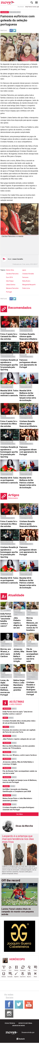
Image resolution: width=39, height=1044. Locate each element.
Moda (5, 717)
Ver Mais (19, 814)
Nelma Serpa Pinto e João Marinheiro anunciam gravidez (19, 685)
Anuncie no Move (18, 1025)
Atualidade (16, 6)
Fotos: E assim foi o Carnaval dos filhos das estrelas (8, 336)
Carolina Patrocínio (12, 274)
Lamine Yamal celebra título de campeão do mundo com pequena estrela (18, 912)
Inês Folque (10, 281)
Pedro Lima (26, 288)
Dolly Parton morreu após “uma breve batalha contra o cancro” (5, 620)
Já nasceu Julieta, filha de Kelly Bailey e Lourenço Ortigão (18, 655)
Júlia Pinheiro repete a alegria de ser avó (17, 623)
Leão (29, 970)
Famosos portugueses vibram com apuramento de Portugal (28, 363)
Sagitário (16, 976)
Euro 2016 (9, 277)
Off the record (11, 880)
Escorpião (10, 976)
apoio (24, 270)
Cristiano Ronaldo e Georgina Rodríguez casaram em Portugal (31, 688)
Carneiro (4, 970)
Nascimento (18, 641)
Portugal (9, 292)
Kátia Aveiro (26, 281)
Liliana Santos (10, 284)
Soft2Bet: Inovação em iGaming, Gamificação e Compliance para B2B (17, 790)
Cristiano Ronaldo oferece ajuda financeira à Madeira (28, 336)
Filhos (3, 328)
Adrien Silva (10, 270)
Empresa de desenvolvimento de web (20, 1039)
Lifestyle (6, 786)
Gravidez (17, 673)
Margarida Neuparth (29, 284)
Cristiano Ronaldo (28, 274)
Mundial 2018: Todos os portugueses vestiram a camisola (9, 393)
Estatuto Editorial (25, 1023)
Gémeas (16, 610)
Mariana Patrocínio (12, 288)
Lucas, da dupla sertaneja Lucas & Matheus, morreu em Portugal (5, 687)
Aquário (29, 976)
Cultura (6, 727)
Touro (10, 970)
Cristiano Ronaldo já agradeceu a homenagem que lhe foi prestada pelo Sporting (9, 365)
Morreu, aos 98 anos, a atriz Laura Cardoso (5, 652)
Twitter (14, 30)
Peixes (35, 976)
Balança (4, 976)
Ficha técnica (10, 1023)
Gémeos (16, 970)
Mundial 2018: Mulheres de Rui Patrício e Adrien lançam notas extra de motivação (27, 395)
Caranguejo (22, 970)
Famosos (25, 277)
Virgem (35, 970)
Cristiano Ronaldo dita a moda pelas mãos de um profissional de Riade (19, 722)
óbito (2, 610)
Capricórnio (22, 976)
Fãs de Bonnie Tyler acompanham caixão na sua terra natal (32, 655)
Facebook (11, 30)
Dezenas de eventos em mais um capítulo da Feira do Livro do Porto (19, 731)
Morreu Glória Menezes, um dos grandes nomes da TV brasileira (32, 624)
